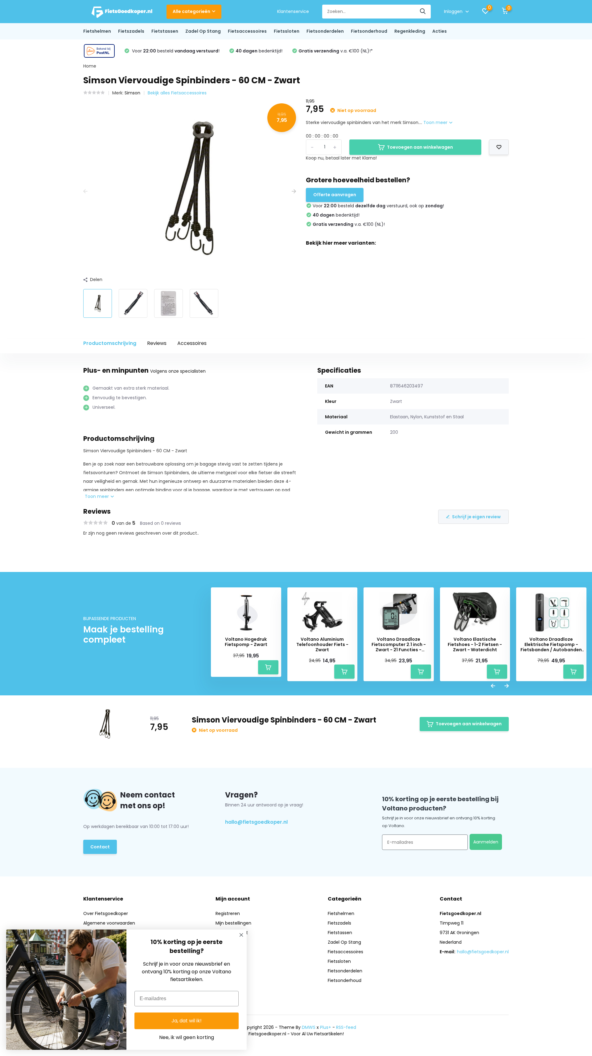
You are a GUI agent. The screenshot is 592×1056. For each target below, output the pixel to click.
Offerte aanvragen (334, 195)
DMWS (308, 1027)
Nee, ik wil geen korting (186, 1037)
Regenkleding (409, 31)
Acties (439, 31)
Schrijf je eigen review (476, 517)
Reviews (156, 343)
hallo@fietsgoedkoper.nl (256, 822)
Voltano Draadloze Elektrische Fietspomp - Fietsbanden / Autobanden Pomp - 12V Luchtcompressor (551, 644)
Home (89, 66)
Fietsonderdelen (325, 31)
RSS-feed (346, 1027)
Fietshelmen (97, 31)
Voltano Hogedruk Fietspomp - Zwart (246, 642)
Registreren (228, 913)
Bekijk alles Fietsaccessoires (177, 93)
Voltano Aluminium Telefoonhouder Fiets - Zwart (322, 644)
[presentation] (85, 191)
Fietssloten (286, 31)
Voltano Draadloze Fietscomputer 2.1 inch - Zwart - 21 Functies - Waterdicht (399, 644)
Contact (100, 847)
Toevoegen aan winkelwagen (420, 147)
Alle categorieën (191, 11)
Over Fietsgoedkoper (105, 913)
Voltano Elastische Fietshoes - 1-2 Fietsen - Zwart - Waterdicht (475, 644)
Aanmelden (485, 842)
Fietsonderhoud (369, 31)
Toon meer (436, 122)
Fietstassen (164, 31)
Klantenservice (293, 11)
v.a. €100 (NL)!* (335, 51)
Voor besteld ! (175, 51)
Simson (132, 93)
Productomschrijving (109, 343)
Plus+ (325, 1027)
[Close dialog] (241, 935)
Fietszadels (131, 31)
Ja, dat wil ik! (186, 1020)
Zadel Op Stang (203, 31)
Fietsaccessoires (247, 31)
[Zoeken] (423, 12)
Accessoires (192, 343)
